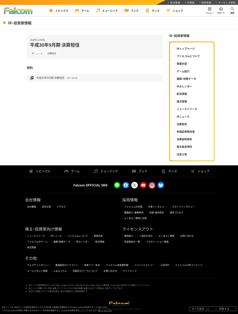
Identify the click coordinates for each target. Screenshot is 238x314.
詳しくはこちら (105, 310)
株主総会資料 (184, 146)
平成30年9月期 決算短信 (53, 78)
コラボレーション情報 (157, 241)
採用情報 (206, 2)
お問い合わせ (187, 235)
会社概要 (31, 206)
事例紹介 (128, 235)
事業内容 (182, 63)
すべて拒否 (198, 309)
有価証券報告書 (186, 131)
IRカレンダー (184, 86)
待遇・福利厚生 (156, 212)
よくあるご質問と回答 (135, 218)
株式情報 (182, 101)
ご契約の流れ (146, 235)
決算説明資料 (184, 139)
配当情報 (182, 94)
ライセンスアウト (137, 229)
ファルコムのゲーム (37, 241)
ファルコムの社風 (133, 206)
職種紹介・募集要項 (133, 212)
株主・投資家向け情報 (43, 229)
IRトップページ (186, 48)
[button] (209, 10)
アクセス (61, 206)
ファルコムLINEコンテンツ (189, 265)
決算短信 (51, 53)
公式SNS (164, 265)
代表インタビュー (157, 206)
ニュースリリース (187, 109)
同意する (222, 309)
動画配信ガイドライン (67, 265)
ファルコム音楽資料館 (117, 265)
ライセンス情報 (227, 2)
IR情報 (191, 2)
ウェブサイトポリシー (38, 265)
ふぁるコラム (60, 270)
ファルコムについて (188, 56)
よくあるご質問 (166, 235)
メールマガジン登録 (37, 270)
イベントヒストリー (144, 265)
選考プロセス (176, 212)
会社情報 (175, 2)
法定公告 (182, 154)
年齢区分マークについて (85, 270)
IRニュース (37, 53)
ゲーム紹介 (183, 71)
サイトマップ (129, 270)
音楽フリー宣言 (92, 265)
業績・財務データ (186, 79)
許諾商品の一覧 (132, 241)
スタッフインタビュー (183, 206)
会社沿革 (46, 206)
